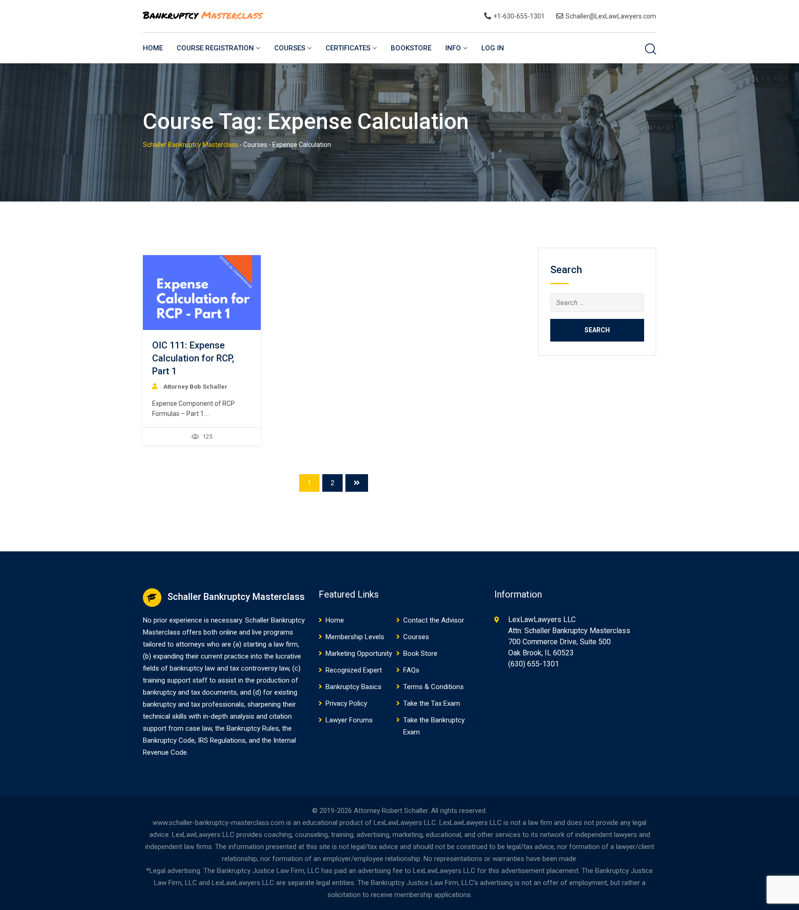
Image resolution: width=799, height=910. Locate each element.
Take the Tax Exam (431, 703)
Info (453, 48)
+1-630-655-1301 (519, 16)
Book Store (420, 653)
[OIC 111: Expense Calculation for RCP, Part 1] (201, 292)
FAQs (411, 670)
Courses (289, 48)
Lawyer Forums (349, 720)
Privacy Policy (346, 703)
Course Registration (215, 48)
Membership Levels (355, 637)
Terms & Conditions (433, 687)
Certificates (348, 48)
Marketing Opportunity (359, 653)
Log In (492, 48)
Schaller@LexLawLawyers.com (610, 16)
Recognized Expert (354, 670)
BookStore (411, 48)
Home (153, 48)
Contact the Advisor (433, 620)
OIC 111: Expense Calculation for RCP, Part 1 (193, 358)
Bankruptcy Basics (353, 687)
